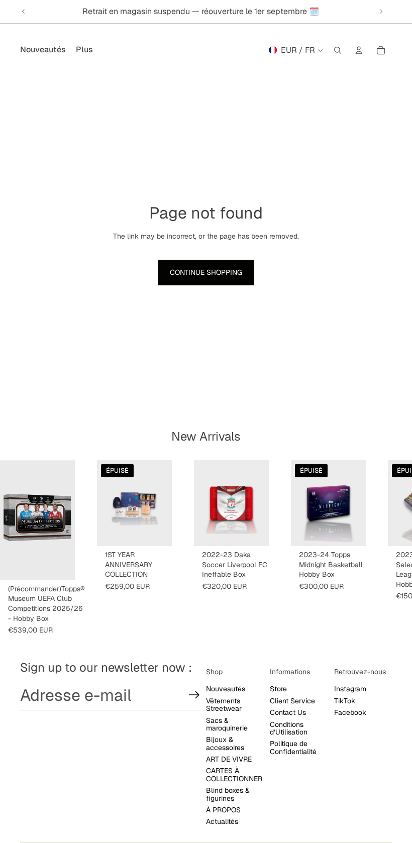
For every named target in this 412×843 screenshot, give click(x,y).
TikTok (344, 700)
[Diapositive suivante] (381, 12)
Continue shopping (206, 272)
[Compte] (359, 50)
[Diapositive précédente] (24, 12)
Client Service (292, 700)
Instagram (350, 688)
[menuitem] (84, 50)
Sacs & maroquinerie (227, 724)
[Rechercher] (338, 50)
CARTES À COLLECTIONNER (234, 774)
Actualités (222, 821)
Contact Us (288, 712)
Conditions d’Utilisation (288, 728)
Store (278, 688)
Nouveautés (225, 688)
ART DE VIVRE (229, 759)
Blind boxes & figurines (228, 794)
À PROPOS (223, 809)
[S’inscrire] (194, 695)
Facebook (350, 712)
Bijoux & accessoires (225, 743)
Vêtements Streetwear (224, 704)
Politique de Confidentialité (293, 747)
